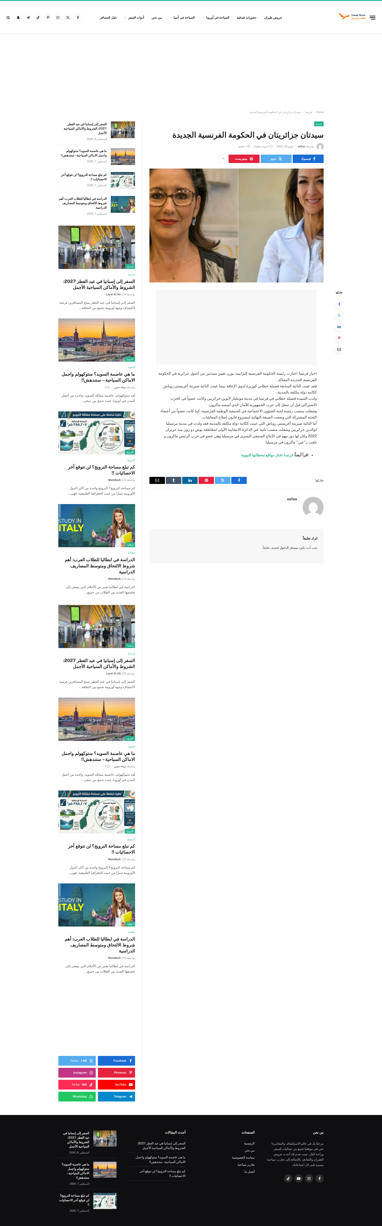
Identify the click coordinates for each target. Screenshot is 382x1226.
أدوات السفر (136, 17)
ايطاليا (130, 544)
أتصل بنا (249, 1171)
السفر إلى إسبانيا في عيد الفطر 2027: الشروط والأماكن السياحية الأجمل (85, 128)
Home (320, 112)
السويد (129, 359)
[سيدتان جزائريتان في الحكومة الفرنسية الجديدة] (236, 225)
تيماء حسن (120, 387)
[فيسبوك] (339, 304)
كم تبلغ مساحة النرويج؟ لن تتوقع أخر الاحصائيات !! (84, 177)
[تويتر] (339, 315)
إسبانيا (130, 266)
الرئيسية (249, 1143)
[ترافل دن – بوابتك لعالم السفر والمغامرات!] (352, 17)
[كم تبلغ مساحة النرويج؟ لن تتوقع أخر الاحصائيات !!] (123, 180)
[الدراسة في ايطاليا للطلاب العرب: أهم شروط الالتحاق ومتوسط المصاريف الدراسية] (123, 204)
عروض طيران (273, 17)
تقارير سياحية (246, 1164)
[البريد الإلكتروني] (339, 349)
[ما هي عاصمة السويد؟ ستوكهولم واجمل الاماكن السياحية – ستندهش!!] (123, 156)
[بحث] (9, 18)
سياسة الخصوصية (243, 1157)
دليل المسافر (108, 17)
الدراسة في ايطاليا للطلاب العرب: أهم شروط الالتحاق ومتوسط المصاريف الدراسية (83, 203)
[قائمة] (372, 18)
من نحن (157, 17)
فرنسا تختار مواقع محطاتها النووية (267, 455)
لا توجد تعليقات (261, 146)
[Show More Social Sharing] (223, 159)
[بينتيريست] (339, 338)
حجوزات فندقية (247, 17)
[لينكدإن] (339, 326)
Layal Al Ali (113, 294)
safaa (301, 146)
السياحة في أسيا (184, 17)
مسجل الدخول (289, 547)
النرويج (130, 452)
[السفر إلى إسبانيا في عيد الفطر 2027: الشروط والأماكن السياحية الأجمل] (123, 129)
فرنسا (308, 112)
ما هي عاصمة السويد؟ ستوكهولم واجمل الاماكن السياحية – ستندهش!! (84, 153)
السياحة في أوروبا (217, 17)
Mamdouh (114, 480)
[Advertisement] (191, 72)
